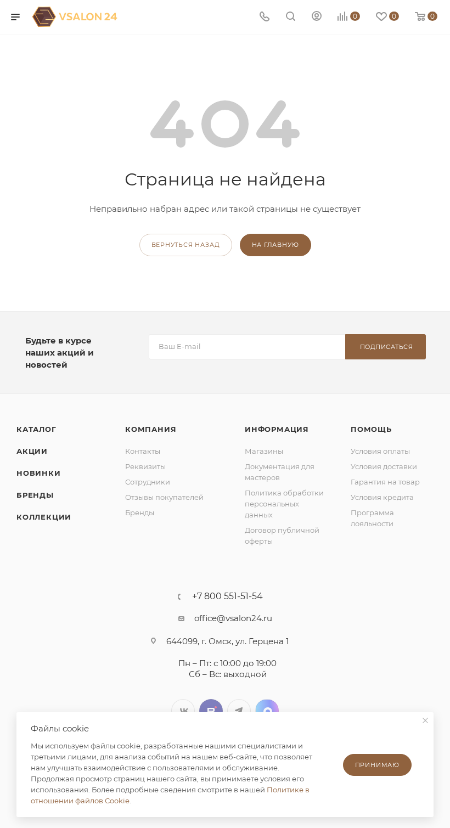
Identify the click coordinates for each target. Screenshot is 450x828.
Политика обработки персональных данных (284, 503)
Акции (32, 451)
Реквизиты (145, 466)
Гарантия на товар (385, 481)
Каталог (36, 429)
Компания (150, 429)
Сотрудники (147, 481)
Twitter (211, 711)
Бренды (35, 495)
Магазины (264, 451)
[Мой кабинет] (317, 17)
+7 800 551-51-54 (227, 596)
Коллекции (43, 516)
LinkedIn (267, 711)
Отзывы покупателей (164, 497)
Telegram (239, 711)
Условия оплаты (380, 451)
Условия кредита (382, 497)
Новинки (38, 473)
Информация (277, 429)
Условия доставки (384, 466)
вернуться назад (185, 245)
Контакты (142, 451)
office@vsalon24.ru (233, 618)
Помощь (371, 429)
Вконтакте (183, 711)
